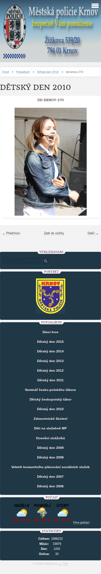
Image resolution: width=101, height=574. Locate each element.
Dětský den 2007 (50, 476)
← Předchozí (11, 233)
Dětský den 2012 (50, 370)
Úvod (5, 72)
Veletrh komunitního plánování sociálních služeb (50, 467)
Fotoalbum (23, 72)
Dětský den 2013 (50, 361)
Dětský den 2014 (50, 351)
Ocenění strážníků (50, 438)
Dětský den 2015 (50, 342)
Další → (93, 233)
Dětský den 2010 (48, 72)
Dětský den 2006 (50, 486)
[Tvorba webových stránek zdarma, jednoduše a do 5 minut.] (60, 564)
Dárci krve (50, 332)
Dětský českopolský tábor (50, 399)
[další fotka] (93, 161)
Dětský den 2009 (50, 448)
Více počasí (81, 522)
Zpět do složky (54, 233)
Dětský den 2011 (50, 380)
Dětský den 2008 (50, 457)
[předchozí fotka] (7, 161)
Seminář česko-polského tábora (50, 390)
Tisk (65, 563)
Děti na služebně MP (50, 428)
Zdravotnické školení (50, 419)
